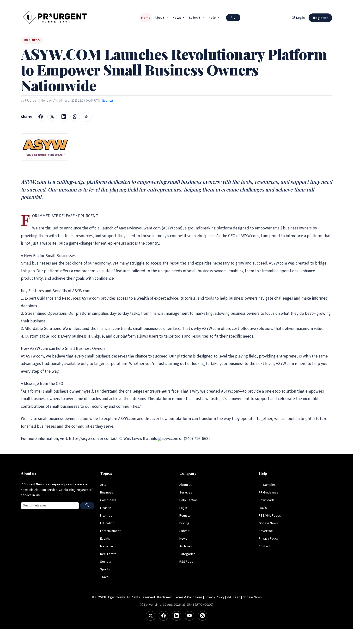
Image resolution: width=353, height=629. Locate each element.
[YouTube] (189, 616)
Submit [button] (195, 17)
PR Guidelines (268, 492)
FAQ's (263, 508)
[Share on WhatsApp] (75, 117)
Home (145, 17)
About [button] (160, 17)
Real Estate (108, 554)
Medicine (106, 546)
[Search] (87, 505)
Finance (105, 508)
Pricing (184, 523)
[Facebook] (163, 616)
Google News (268, 523)
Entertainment (110, 531)
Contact (264, 546)
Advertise (266, 531)
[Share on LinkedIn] (63, 117)
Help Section (188, 500)
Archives (185, 546)
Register (320, 17)
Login (183, 508)
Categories (187, 554)
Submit (184, 531)
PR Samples (267, 484)
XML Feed (233, 597)
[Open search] (233, 17)
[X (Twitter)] (150, 616)
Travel (104, 577)
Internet (106, 515)
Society (105, 561)
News (183, 538)
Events (105, 538)
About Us (185, 484)
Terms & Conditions (188, 597)
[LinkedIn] (176, 616)
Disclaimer (164, 597)
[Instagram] (202, 616)
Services (185, 492)
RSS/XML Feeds (270, 515)
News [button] (177, 17)
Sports (105, 569)
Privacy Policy (269, 538)
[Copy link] (86, 117)
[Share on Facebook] (40, 117)
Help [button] (212, 17)
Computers (108, 500)
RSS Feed (186, 561)
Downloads (266, 500)
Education (107, 523)
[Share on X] (52, 117)
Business (108, 101)
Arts (103, 484)
